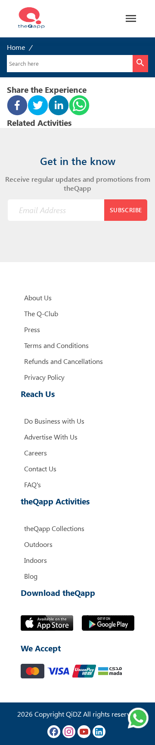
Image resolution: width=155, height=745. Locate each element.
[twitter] (38, 106)
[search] (140, 63)
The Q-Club (41, 313)
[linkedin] (58, 106)
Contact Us (40, 468)
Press (32, 329)
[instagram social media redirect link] (68, 731)
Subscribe (126, 210)
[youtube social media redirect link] (84, 731)
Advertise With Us (51, 436)
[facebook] (17, 106)
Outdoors (38, 544)
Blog (30, 575)
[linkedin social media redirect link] (99, 731)
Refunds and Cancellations (63, 361)
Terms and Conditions (56, 345)
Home (16, 47)
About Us (38, 297)
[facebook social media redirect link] (53, 731)
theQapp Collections (54, 528)
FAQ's (32, 484)
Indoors (35, 560)
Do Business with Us (54, 420)
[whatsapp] (79, 106)
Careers (35, 452)
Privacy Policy (44, 377)
